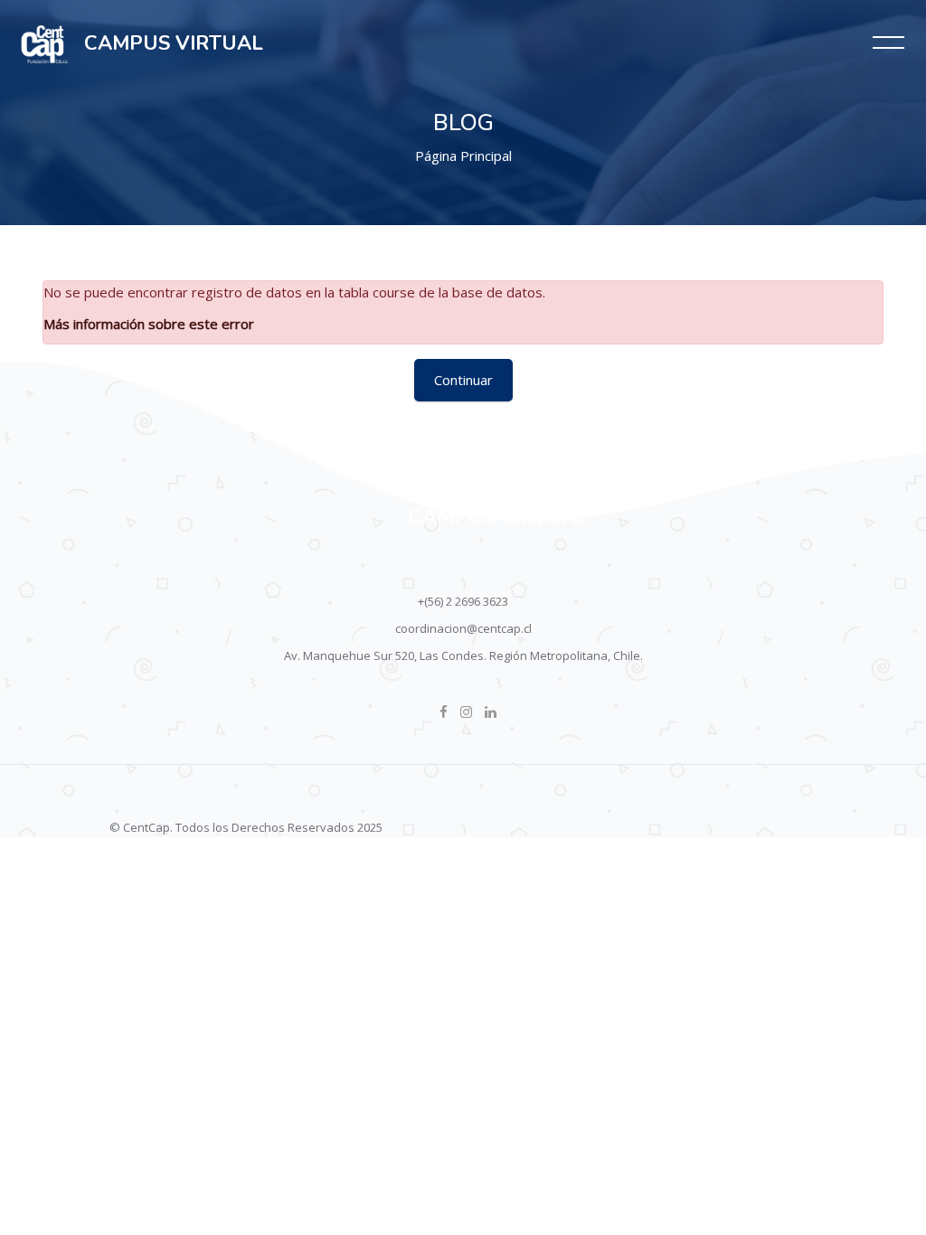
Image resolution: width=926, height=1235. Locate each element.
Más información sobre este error (148, 324)
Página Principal (463, 155)
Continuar (463, 380)
